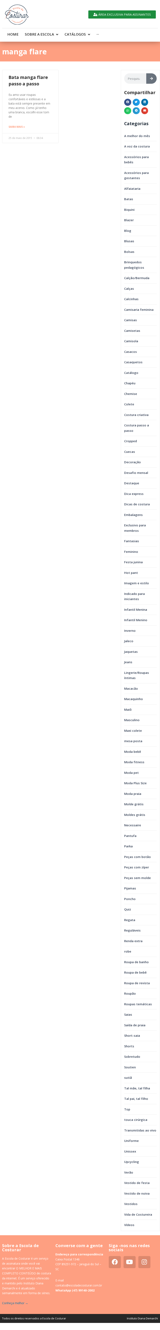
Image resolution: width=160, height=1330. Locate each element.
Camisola (131, 341)
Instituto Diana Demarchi (142, 1318)
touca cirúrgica (135, 1120)
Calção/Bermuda (136, 278)
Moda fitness (134, 762)
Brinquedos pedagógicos (134, 265)
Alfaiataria (132, 188)
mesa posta (133, 741)
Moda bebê (132, 751)
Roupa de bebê (135, 972)
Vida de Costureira (138, 1214)
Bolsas (129, 252)
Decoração (132, 462)
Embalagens (133, 515)
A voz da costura (137, 146)
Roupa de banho (136, 962)
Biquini (129, 209)
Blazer (129, 220)
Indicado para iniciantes (134, 596)
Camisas (130, 320)
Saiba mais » (17, 127)
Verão (128, 1172)
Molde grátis (134, 804)
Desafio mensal (136, 473)
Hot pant (131, 573)
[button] (127, 102)
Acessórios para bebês (136, 159)
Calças (129, 288)
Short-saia (132, 1035)
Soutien (130, 1067)
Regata (129, 920)
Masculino (132, 720)
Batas (128, 199)
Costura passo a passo (136, 428)
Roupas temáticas (138, 1004)
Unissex (130, 1151)
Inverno (130, 630)
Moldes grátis (134, 815)
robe (127, 951)
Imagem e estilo (136, 583)
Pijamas (130, 888)
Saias (128, 1014)
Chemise (130, 394)
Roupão (130, 993)
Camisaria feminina (139, 309)
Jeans (128, 662)
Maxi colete (133, 730)
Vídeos (129, 1225)
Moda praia (132, 794)
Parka (128, 846)
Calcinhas (131, 299)
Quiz (127, 909)
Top (127, 1109)
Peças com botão (137, 857)
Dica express (134, 494)
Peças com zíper (136, 867)
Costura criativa (136, 415)
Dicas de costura (137, 504)
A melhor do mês (137, 136)
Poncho (130, 899)
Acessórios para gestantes (136, 175)
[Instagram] (144, 1262)
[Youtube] (130, 1262)
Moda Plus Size (135, 783)
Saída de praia (134, 1025)
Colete (129, 404)
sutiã (128, 1077)
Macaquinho (133, 699)
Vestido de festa (137, 1183)
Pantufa (130, 836)
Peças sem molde (137, 878)
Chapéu (129, 383)
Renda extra (133, 941)
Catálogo (131, 373)
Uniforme (131, 1141)
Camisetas (132, 330)
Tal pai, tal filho (136, 1098)
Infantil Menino (135, 620)
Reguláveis (132, 930)
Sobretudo (132, 1056)
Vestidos (131, 1204)
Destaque (131, 483)
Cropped (130, 441)
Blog (127, 231)
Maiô (128, 709)
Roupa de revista (137, 983)
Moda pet (131, 773)
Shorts (129, 1046)
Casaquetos (133, 362)
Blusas (129, 241)
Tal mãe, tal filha (137, 1088)
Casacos (130, 352)
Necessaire (132, 825)
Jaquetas (131, 651)
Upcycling (131, 1162)
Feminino (131, 551)
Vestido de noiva (137, 1193)
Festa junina (133, 562)
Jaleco (128, 641)
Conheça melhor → (15, 1303)
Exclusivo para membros (135, 528)
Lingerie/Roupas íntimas (136, 675)
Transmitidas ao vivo (140, 1130)
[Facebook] (115, 1262)
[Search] (151, 78)
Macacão (131, 688)
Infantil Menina (135, 609)
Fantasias (131, 541)
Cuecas (129, 452)
